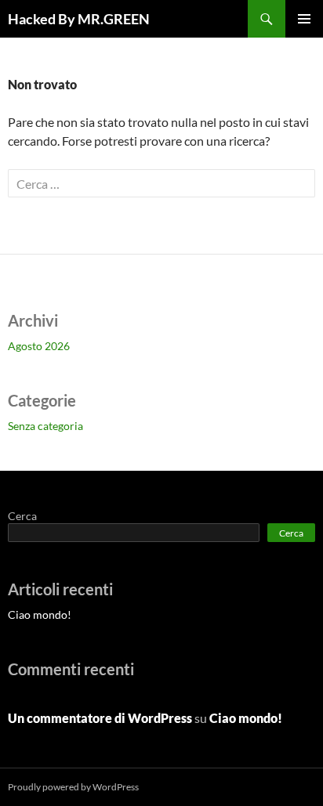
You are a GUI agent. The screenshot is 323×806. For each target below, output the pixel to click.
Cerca (22, 515)
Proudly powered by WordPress (73, 787)
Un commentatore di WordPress (100, 717)
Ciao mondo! (39, 614)
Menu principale (304, 19)
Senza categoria (45, 425)
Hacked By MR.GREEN (79, 18)
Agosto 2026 (39, 345)
